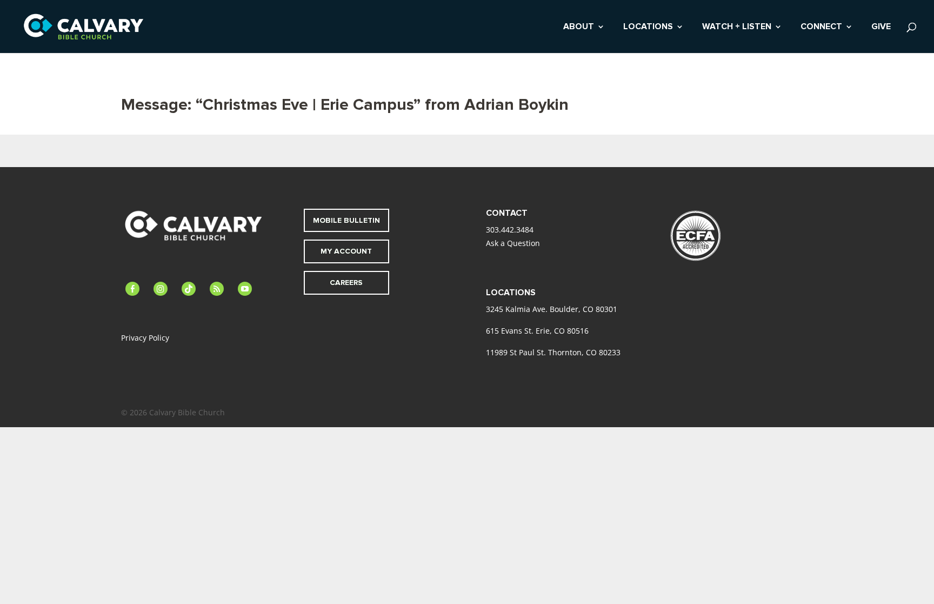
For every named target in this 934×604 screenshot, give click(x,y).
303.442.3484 (509, 229)
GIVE (881, 27)
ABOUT (578, 27)
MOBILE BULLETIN (346, 220)
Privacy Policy (145, 338)
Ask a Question (513, 243)
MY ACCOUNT (346, 251)
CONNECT (821, 27)
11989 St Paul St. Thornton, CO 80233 (553, 352)
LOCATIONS (648, 27)
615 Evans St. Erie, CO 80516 (537, 331)
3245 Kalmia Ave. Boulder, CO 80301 (551, 309)
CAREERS (346, 282)
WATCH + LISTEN (736, 27)
